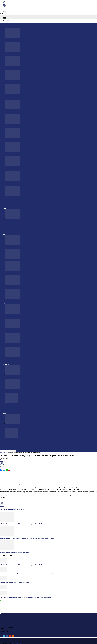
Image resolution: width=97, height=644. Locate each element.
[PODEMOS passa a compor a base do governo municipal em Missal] (12, 328)
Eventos (4, 11)
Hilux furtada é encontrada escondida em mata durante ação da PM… (24, 247)
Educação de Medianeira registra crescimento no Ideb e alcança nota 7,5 (24, 39)
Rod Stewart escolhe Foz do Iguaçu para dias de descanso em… (22, 391)
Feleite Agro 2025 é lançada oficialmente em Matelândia (20, 410)
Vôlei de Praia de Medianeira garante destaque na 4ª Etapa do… (22, 206)
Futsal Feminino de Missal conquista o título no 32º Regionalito (22, 197)
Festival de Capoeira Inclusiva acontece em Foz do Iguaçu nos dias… (23, 200)
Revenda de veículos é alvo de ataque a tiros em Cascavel (20, 273)
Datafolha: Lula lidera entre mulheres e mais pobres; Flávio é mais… (23, 111)
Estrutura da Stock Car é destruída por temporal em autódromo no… (24, 125)
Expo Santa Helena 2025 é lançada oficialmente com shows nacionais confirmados (27, 448)
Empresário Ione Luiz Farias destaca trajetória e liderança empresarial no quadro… (28, 377)
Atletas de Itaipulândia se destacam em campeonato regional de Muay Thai (25, 203)
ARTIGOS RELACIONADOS (8, 509)
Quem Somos (5, 15)
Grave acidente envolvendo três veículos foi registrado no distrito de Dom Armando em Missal (25, 597)
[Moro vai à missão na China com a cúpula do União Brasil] (12, 356)
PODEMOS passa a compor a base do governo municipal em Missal (23, 330)
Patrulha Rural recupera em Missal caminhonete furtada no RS (22, 287)
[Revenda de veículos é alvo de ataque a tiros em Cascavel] (12, 270)
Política (4, 8)
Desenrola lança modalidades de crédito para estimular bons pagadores (24, 168)
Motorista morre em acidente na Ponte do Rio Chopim (14, 552)
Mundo (4, 6)
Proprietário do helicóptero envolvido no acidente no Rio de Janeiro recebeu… (26, 224)
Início (1, 452)
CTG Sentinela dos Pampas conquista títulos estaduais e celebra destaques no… (26, 82)
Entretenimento (6, 10)
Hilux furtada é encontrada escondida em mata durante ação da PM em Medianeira (22, 524)
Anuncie (4, 17)
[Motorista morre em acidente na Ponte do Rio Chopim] (7, 549)
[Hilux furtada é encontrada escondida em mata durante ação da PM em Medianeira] (12, 244)
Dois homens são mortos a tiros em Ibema (16, 301)
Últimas (4, 2)
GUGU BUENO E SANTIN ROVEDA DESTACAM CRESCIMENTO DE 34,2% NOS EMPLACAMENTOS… (35, 344)
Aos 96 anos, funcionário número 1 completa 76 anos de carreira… (23, 154)
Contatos (4, 18)
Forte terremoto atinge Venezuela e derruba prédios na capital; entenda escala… (26, 221)
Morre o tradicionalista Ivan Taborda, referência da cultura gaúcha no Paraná (26, 68)
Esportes (4, 5)
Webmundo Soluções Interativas (18, 643)
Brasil (4, 4)
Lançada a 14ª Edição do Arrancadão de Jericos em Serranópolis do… (24, 408)
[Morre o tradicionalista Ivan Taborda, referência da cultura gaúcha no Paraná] (12, 65)
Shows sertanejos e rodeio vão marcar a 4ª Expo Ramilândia (21, 405)
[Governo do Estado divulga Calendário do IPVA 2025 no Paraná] (12, 93)
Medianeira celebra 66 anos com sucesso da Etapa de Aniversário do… (24, 183)
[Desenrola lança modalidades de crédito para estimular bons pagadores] (12, 165)
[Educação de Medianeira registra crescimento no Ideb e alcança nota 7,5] (12, 37)
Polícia (4, 7)
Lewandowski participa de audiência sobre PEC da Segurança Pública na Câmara (27, 361)
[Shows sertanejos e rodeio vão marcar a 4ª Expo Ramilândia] (11, 402)
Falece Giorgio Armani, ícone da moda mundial (18, 229)
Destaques (5, 452)
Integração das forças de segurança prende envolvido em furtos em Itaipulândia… (27, 54)
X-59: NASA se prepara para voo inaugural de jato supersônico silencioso (25, 226)
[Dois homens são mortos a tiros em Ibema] (12, 298)
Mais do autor (20, 509)
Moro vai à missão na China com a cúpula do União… (20, 359)
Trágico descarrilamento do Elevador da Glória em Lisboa (21, 232)
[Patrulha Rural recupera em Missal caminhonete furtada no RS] (12, 284)
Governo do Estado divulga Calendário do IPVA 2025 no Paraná (23, 96)
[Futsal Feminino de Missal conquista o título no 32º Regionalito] (12, 195)
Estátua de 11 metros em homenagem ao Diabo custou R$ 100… (22, 140)
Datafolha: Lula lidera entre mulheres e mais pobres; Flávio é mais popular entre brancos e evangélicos (27, 538)
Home (4, 1)
